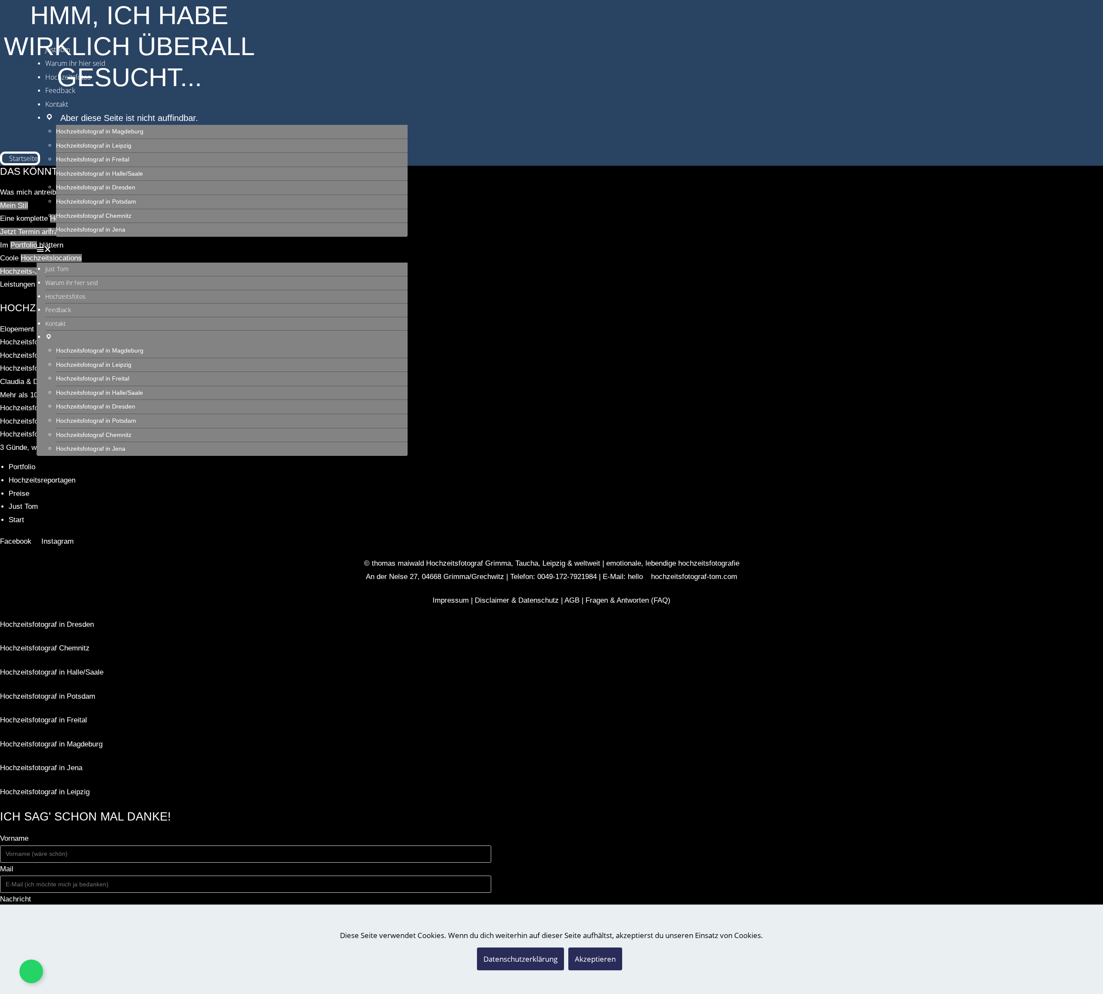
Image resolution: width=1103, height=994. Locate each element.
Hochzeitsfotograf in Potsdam (96, 201)
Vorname (14, 838)
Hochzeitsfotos (67, 77)
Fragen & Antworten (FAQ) (628, 600)
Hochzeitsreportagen (42, 480)
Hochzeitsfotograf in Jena (90, 229)
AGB (572, 600)
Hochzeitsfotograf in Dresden (95, 187)
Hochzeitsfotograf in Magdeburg (99, 131)
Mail (6, 869)
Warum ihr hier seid (75, 63)
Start (16, 520)
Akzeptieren (595, 959)
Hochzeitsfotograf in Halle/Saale (99, 173)
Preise (19, 493)
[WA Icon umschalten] (31, 971)
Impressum (451, 600)
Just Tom (57, 49)
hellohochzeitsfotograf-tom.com (682, 577)
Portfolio (22, 467)
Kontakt (56, 104)
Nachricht (15, 899)
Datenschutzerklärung (520, 959)
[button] (222, 250)
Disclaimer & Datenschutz (517, 600)
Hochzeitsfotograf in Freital (92, 159)
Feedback (60, 90)
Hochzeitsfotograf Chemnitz (93, 216)
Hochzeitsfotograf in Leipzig (93, 145)
